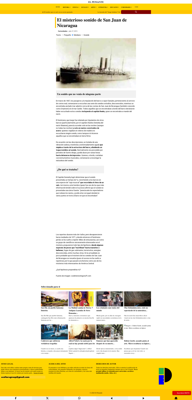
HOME (58, 7)
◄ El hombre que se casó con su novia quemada (57, 12)
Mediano (77, 35)
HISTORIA (66, 7)
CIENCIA (75, 7)
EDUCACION (114, 7)
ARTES (93, 7)
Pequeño (67, 35)
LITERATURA (102, 7)
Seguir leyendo (38, 373)
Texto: (58, 35)
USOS (136, 7)
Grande (86, 35)
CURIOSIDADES (126, 7)
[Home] (176, 399)
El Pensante (96, 2)
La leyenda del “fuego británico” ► (109, 12)
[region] (121, 135)
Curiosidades (62, 31)
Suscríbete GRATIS (183, 393)
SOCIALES (84, 7)
